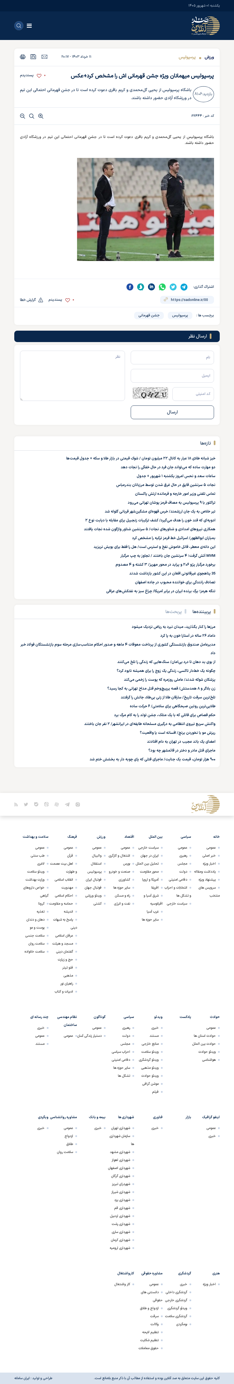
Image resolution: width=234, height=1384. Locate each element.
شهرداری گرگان (120, 1176)
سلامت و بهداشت (36, 836)
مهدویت (67, 887)
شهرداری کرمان (120, 1240)
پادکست (185, 1017)
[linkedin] (151, 287)
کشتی (97, 903)
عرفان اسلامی (64, 935)
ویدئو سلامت (36, 871)
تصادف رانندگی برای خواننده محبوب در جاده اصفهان (175, 582)
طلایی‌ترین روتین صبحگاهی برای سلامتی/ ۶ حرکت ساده (172, 706)
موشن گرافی (150, 1083)
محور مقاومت (149, 871)
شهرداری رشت (121, 1224)
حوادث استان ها (205, 1035)
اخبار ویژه (209, 863)
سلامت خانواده (35, 951)
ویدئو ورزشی (93, 895)
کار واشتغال (122, 1284)
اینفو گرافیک (211, 1117)
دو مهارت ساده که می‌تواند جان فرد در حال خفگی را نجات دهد (168, 467)
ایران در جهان (149, 855)
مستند (154, 1035)
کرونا (41, 903)
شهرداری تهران (120, 1128)
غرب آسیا (153, 911)
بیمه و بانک (97, 1117)
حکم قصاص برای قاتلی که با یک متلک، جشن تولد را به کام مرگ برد (164, 715)
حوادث (215, 1017)
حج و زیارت (65, 959)
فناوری (158, 1117)
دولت (183, 871)
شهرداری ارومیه (120, 1248)
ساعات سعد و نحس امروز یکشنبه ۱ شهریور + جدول (176, 476)
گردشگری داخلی (176, 1292)
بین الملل (156, 836)
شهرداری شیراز (120, 1192)
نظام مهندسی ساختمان (67, 1021)
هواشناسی (209, 1059)
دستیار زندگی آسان (89, 1035)
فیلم (155, 1091)
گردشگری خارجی (176, 1300)
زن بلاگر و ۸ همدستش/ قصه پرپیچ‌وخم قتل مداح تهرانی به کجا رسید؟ (161, 689)
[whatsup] (162, 287)
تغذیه (41, 911)
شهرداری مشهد (120, 1152)
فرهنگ (72, 836)
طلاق (69, 1144)
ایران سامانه (22, 1378)
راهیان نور (66, 983)
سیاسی (186, 836)
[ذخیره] (33, 56)
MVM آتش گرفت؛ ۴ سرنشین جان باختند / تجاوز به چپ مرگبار (167, 556)
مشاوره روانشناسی (63, 1117)
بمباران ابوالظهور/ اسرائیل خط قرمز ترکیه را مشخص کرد (173, 538)
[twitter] (173, 287)
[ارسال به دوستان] (44, 56)
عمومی (211, 847)
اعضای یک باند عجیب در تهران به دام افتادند (181, 742)
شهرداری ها (126, 1117)
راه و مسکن (122, 895)
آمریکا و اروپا (150, 879)
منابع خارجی (150, 1043)
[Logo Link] (205, 25)
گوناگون (100, 1017)
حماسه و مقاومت (61, 903)
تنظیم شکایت (149, 1340)
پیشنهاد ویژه (207, 879)
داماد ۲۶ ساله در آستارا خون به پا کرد (187, 636)
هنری (216, 1273)
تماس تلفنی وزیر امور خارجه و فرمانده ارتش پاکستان (175, 494)
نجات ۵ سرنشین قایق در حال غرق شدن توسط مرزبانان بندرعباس (165, 485)
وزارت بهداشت (35, 879)
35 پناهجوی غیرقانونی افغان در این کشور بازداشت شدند (172, 574)
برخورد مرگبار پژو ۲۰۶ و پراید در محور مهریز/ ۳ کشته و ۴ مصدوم (165, 565)
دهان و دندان (35, 919)
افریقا (155, 887)
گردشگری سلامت (176, 1316)
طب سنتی (38, 855)
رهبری (183, 855)
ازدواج (68, 1136)
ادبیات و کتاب (64, 991)
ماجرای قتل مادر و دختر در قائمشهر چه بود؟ (181, 751)
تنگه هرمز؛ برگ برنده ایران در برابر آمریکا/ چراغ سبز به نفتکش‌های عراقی (160, 591)
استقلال (96, 863)
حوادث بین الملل (204, 1043)
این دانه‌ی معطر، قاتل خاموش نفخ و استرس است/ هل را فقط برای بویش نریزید (154, 547)
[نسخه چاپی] (22, 56)
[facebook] (130, 287)
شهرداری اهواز (121, 1160)
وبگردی (43, 1117)
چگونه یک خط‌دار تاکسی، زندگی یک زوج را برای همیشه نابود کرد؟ (166, 671)
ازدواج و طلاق (149, 1308)
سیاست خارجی (177, 903)
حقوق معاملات (148, 1348)
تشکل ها (124, 1075)
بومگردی (181, 1324)
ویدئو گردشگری (149, 1059)
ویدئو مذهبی (150, 1067)
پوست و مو (37, 927)
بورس (126, 863)
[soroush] (140, 287)
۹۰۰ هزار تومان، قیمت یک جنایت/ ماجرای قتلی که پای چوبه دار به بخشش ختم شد (152, 759)
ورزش (208, 57)
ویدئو (158, 1017)
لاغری (41, 863)
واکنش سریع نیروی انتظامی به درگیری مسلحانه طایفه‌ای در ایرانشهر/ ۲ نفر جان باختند (149, 724)
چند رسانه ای (39, 1017)
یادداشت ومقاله (205, 871)
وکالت (154, 1324)
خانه (216, 836)
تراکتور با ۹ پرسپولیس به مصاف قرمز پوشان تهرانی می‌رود (171, 503)
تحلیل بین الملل (147, 863)
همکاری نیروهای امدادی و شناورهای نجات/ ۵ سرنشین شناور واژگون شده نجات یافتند (149, 529)
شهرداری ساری (121, 1232)
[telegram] (184, 287)
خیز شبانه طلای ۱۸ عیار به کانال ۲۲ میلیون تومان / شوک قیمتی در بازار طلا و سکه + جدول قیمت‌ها (140, 458)
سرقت (154, 1316)
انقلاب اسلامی (64, 879)
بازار (188, 1117)
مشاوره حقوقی (152, 1273)
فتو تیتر (67, 967)
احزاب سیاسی (121, 1051)
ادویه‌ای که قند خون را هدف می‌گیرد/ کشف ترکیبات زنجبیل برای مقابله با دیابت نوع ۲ (150, 520)
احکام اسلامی (64, 895)
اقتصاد (129, 836)
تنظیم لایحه (150, 1332)
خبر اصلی (209, 855)
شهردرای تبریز (121, 1184)
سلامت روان (36, 943)
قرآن (70, 855)
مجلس (182, 863)
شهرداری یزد (122, 1200)
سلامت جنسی (35, 935)
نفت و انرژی (122, 903)
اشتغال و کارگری (119, 855)
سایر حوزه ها (150, 919)
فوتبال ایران (94, 879)
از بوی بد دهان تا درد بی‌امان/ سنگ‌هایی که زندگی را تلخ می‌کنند (166, 662)
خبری (155, 1028)
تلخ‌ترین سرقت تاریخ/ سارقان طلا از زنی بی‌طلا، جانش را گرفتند (168, 697)
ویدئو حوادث (207, 1051)
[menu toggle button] (29, 26)
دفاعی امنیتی (178, 879)
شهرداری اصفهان (119, 1168)
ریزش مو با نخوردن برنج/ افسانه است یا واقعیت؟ (177, 733)
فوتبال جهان (93, 887)
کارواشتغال (125, 1273)
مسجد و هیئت (62, 943)
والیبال (97, 855)
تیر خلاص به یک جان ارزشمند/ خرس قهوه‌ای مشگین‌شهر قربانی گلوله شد (160, 512)
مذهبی (68, 975)
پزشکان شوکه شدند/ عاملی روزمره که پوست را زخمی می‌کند (169, 680)
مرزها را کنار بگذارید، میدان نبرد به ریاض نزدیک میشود (173, 627)
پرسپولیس (187, 57)
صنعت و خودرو (119, 871)
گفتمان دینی (64, 951)
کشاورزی (124, 879)
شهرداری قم (122, 1208)
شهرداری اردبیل (120, 1216)
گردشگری (184, 1273)
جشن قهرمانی (149, 315)
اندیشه (68, 911)
